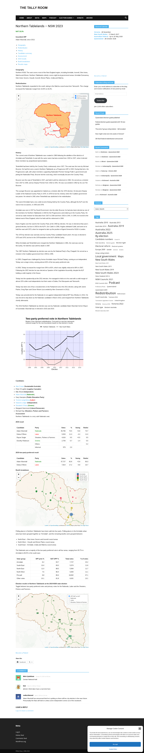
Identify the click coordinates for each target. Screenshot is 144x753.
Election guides (65, 18)
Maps (44, 18)
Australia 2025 (103, 233)
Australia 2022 (102, 229)
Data (37, 18)
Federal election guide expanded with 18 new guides (110, 123)
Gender (109, 250)
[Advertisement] (90, 7)
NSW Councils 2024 (101, 283)
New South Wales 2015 (103, 266)
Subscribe (100, 100)
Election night (121, 243)
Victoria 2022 (117, 304)
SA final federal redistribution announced (109, 139)
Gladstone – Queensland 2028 (110, 152)
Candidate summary (25, 53)
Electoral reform (102, 246)
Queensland (98, 39)
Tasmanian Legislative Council (104, 300)
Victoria (97, 32)
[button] (140, 729)
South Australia (101, 297)
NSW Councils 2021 (104, 279)
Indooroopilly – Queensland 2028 (113, 166)
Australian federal (101, 36)
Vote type (99, 307)
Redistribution (22, 48)
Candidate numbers (104, 239)
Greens (121, 249)
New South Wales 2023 (107, 273)
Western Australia (110, 307)
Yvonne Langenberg (22, 400)
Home (21, 18)
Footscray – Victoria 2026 (109, 171)
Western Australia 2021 (102, 311)
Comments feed (21, 738)
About (29, 18)
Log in (18, 732)
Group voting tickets (102, 253)
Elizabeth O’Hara (21, 405)
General (115, 249)
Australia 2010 (101, 222)
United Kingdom (120, 300)
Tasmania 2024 (113, 297)
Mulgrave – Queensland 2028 (112, 185)
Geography (22, 45)
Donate (80, 18)
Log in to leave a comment (24, 711)
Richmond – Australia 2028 (110, 180)
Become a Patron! (22, 653)
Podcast (52, 18)
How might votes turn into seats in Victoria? (109, 134)
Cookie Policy (113, 749)
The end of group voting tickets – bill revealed (110, 129)
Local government (105, 256)
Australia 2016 (100, 226)
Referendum (121, 294)
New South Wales (100, 34)
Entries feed (20, 735)
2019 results (22, 59)
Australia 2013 (115, 223)
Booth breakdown (24, 61)
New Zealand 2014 (102, 276)
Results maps (23, 64)
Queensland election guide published (107, 118)
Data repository (100, 243)
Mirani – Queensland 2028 (110, 161)
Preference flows (100, 286)
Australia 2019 (116, 226)
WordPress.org (21, 741)
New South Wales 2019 (104, 269)
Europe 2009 (100, 249)
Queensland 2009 (101, 290)
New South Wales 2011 (102, 263)
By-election (101, 236)
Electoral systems (117, 246)
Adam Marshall (21, 394)
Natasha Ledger (21, 403)
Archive (89, 18)
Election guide (110, 243)
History (20, 50)
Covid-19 (116, 239)
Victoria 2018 (106, 304)
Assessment (22, 56)
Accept (115, 744)
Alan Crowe (20, 386)
